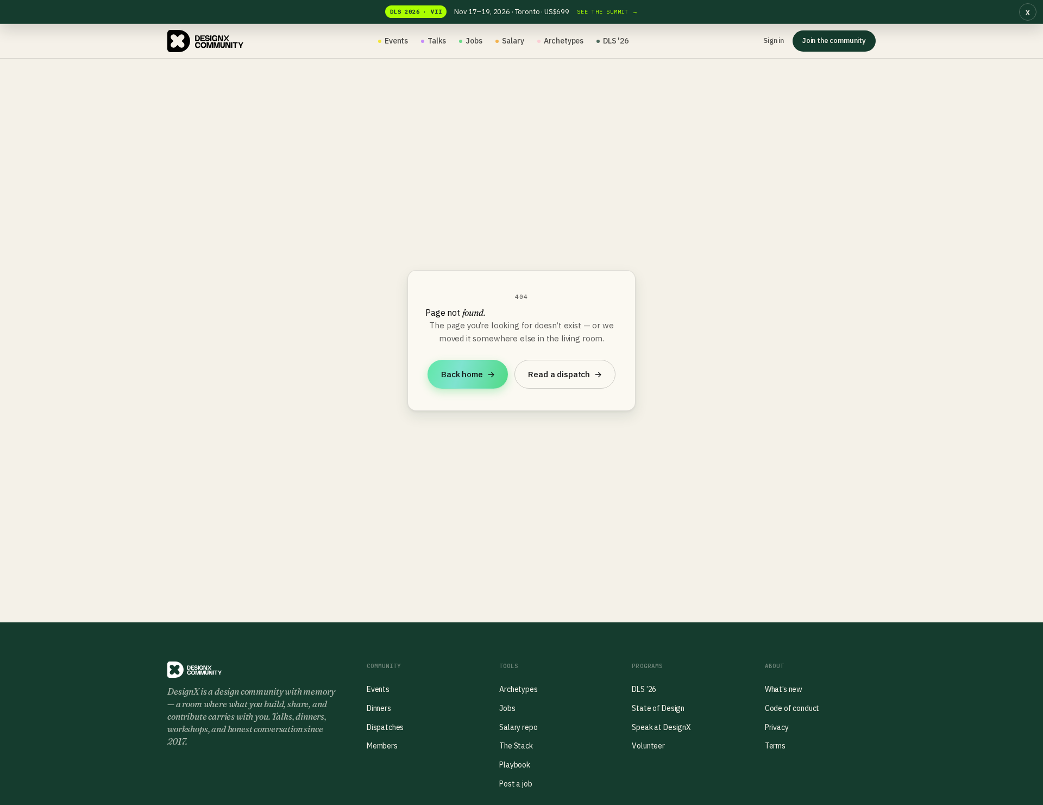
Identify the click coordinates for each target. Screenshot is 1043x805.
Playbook (514, 765)
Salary (513, 41)
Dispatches (385, 727)
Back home (467, 374)
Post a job (515, 784)
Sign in (773, 40)
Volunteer (648, 746)
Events (396, 41)
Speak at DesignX (661, 727)
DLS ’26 (644, 689)
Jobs (474, 41)
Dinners (379, 708)
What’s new (783, 689)
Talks (437, 41)
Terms (775, 746)
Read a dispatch (564, 374)
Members (382, 746)
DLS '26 (616, 41)
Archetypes (563, 41)
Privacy (777, 727)
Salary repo (518, 727)
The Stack (516, 746)
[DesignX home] (205, 41)
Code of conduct (792, 708)
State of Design (658, 708)
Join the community (834, 40)
